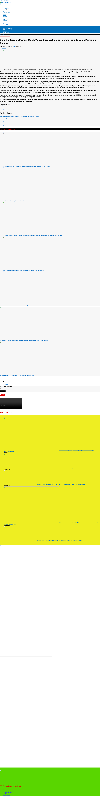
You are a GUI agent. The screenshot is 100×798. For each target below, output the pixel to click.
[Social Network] (3, 23)
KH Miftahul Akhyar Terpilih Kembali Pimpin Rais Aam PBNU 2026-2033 (19, 201)
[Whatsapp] (3, 125)
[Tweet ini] (3, 121)
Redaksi (5, 793)
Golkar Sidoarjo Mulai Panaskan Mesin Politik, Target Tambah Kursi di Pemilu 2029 (23, 305)
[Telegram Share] (3, 124)
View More (3, 391)
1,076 (4, 382)
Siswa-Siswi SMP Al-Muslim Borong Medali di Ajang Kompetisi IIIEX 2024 (21, 118)
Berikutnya (5, 384)
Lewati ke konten (4, 0)
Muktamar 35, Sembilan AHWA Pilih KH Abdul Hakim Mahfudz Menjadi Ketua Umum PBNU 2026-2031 (27, 166)
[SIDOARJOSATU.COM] (5, 2)
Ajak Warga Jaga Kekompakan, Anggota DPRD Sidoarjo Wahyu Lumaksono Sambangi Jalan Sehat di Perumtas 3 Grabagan (32, 235)
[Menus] (0, 3)
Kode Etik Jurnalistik (8, 791)
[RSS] (3, 109)
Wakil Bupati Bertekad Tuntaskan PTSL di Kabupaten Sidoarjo (19, 116)
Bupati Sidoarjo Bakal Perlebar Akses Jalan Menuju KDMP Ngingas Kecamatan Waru (23, 270)
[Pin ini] (3, 123)
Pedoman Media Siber (8, 792)
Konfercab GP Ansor (5, 36)
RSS (8, 24)
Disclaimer (5, 789)
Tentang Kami (6, 795)
